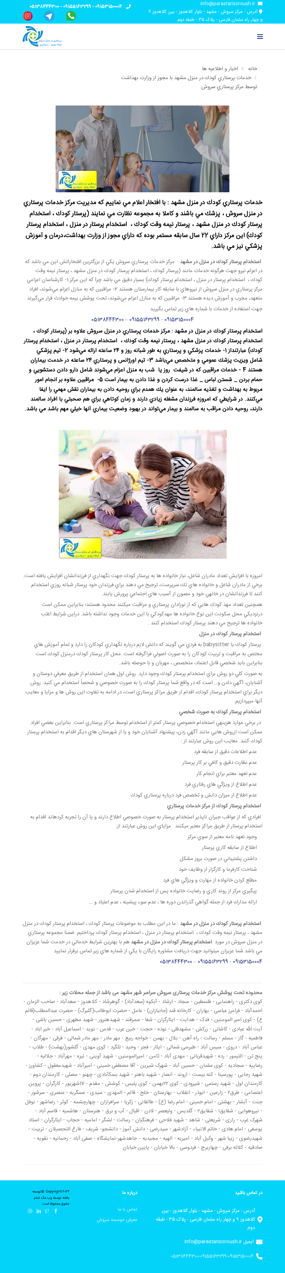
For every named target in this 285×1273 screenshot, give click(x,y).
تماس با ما (127, 1209)
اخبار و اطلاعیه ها (220, 69)
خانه (252, 69)
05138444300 (44, 6)
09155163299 (77, 6)
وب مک (46, 1198)
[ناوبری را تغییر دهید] (260, 36)
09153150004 (108, 6)
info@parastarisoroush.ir (228, 4)
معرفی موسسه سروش (117, 1220)
